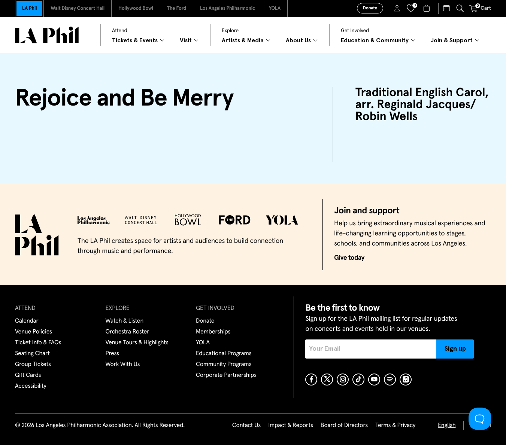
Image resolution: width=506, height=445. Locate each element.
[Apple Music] (406, 379)
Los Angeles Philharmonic (227, 8)
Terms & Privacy (395, 426)
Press (112, 354)
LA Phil (29, 8)
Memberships (213, 332)
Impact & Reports (290, 426)
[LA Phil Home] (47, 35)
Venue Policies (33, 332)
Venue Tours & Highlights (137, 343)
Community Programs (223, 365)
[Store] (427, 8)
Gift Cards (28, 375)
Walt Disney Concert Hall (77, 8)
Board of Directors (344, 426)
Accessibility (30, 386)
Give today (349, 257)
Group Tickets (33, 365)
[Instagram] (343, 379)
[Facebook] (311, 379)
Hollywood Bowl (135, 8)
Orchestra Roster (127, 332)
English (446, 426)
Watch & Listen (125, 321)
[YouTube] (374, 379)
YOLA (275, 8)
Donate (370, 8)
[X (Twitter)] (327, 379)
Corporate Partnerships (226, 375)
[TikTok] (358, 379)
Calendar (27, 321)
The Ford (176, 8)
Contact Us (246, 426)
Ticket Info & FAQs (38, 343)
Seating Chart (32, 354)
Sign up (455, 348)
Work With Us (123, 365)
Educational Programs (223, 354)
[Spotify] (390, 379)
